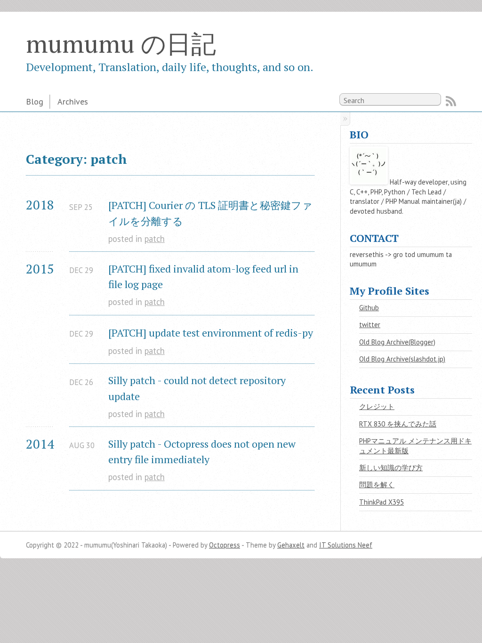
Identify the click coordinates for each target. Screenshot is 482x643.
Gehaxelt (291, 544)
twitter (369, 324)
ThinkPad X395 (381, 502)
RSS (451, 101)
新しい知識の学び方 (391, 467)
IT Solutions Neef (345, 544)
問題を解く (376, 484)
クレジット (376, 406)
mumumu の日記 (121, 43)
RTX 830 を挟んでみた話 (397, 423)
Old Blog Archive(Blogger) (397, 342)
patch (155, 238)
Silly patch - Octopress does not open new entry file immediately (203, 451)
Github (369, 307)
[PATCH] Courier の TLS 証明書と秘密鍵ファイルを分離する (210, 212)
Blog (34, 101)
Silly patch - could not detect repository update (198, 387)
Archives (72, 101)
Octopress (224, 544)
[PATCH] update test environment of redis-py (210, 332)
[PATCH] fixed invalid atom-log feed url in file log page (204, 276)
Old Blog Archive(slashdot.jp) (402, 358)
